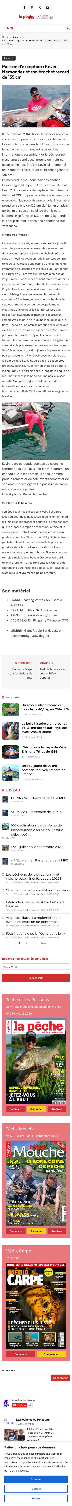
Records (8, 58)
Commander (51, 1354)
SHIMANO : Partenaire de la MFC (37, 812)
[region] (36, 1474)
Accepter (36, 1479)
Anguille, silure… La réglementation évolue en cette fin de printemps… (34, 920)
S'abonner (36, 1108)
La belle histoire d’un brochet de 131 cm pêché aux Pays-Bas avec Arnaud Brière (44, 728)
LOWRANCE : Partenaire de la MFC (38, 798)
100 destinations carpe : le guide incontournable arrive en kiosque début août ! (37, 829)
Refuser (36, 1498)
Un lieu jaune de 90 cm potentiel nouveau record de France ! (43, 770)
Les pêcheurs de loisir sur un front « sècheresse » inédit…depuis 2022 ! (33, 876)
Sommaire (16, 1108)
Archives (56, 1108)
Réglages (36, 1488)
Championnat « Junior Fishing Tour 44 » (37, 890)
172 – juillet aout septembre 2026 (37, 847)
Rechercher (8, 1370)
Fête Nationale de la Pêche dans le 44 (36, 934)
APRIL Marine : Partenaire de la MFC (39, 860)
